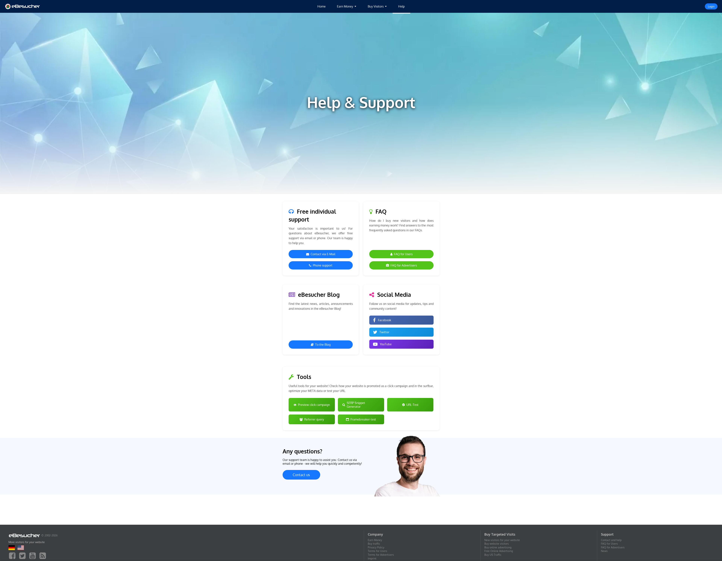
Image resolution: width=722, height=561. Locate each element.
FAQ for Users (403, 254)
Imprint (372, 558)
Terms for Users (377, 551)
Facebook (384, 320)
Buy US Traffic (492, 554)
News (604, 551)
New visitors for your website (502, 540)
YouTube (386, 344)
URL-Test (412, 405)
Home (321, 6)
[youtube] (33, 555)
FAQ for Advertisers (404, 265)
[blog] (43, 555)
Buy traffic (374, 543)
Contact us (301, 474)
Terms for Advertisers (381, 554)
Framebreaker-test (363, 419)
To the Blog (323, 344)
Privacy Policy (376, 547)
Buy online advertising (497, 547)
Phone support (322, 265)
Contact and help (611, 540)
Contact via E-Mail (323, 254)
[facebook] (13, 555)
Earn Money (375, 540)
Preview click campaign (314, 405)
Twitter (384, 332)
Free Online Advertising (498, 551)
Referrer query (314, 419)
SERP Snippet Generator (356, 404)
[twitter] (23, 555)
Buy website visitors (496, 543)
